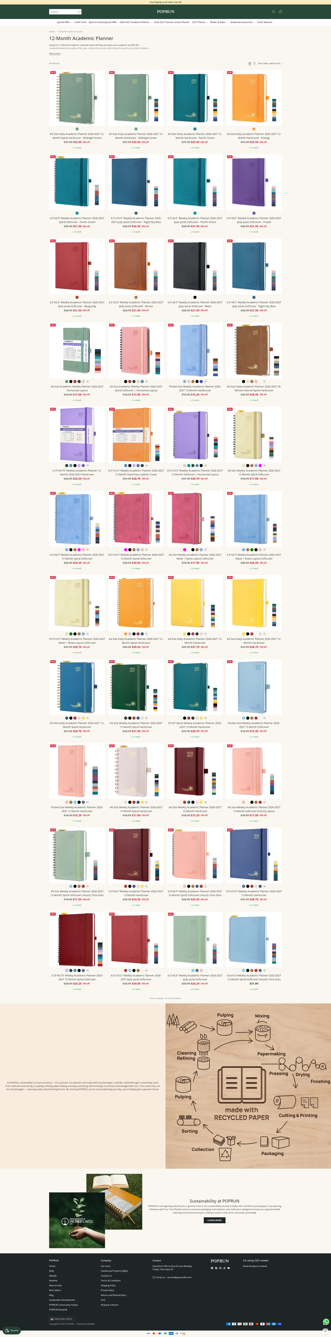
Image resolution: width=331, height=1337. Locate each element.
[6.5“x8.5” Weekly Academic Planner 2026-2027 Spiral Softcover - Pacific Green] (77, 182)
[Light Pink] (201, 633)
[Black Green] (260, 381)
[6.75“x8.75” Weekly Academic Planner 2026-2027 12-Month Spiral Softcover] (77, 939)
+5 (87, 381)
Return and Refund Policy (113, 1295)
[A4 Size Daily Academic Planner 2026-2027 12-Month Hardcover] (195, 603)
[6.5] (195, 182)
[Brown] (136, 297)
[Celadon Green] (260, 718)
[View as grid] (249, 63)
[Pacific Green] (195, 129)
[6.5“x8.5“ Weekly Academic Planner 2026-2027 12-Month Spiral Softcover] (77, 519)
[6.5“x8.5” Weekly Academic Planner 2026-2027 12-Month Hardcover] (136, 855)
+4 (205, 886)
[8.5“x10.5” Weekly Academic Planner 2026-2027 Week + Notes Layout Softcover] (77, 603)
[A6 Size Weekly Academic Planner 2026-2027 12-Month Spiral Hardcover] (136, 771)
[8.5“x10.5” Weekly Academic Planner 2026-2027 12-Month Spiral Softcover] (136, 519)
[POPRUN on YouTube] (228, 1269)
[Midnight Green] (77, 129)
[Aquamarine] (142, 381)
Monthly (53, 1280)
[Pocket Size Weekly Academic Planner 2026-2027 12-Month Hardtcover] (195, 350)
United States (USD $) (63, 1319)
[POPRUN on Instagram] (220, 1269)
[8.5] (136, 182)
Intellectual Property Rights (114, 1270)
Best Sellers (55, 1290)
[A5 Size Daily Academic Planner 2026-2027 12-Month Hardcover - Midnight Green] (136, 98)
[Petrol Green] (188, 549)
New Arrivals (55, 1285)
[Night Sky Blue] (136, 213)
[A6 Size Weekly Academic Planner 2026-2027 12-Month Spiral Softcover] (254, 434)
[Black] (195, 297)
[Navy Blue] (83, 465)
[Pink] (256, 381)
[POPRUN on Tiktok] (224, 1269)
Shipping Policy (108, 1285)
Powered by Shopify (86, 1324)
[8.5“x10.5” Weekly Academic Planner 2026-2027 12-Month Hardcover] (254, 855)
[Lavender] (79, 465)
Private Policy (107, 1290)
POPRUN (70, 1324)
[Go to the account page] (273, 11)
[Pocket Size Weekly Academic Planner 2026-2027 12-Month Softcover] (254, 687)
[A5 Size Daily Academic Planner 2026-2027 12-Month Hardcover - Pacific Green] (195, 98)
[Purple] (253, 213)
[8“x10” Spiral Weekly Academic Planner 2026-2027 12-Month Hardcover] (195, 687)
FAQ (103, 1299)
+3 (205, 381)
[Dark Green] (125, 718)
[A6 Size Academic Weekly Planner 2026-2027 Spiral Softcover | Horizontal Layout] (136, 350)
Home (52, 31)
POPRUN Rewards (58, 1309)
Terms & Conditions (111, 1280)
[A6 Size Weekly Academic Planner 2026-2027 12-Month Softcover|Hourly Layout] (254, 771)
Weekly (53, 1275)
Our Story (106, 1266)
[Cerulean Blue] (184, 381)
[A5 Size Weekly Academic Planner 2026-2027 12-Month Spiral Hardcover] (136, 687)
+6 (205, 634)
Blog (51, 1295)
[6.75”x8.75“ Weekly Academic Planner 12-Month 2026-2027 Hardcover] (77, 434)
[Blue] (243, 718)
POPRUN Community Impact (63, 1304)
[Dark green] (197, 633)
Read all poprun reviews (255, 1266)
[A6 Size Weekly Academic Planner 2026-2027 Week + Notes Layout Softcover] (195, 519)
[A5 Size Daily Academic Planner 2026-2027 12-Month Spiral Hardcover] (77, 687)
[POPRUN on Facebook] (212, 1269)
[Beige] (247, 381)
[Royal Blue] (201, 381)
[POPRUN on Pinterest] (216, 1269)
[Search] (78, 11)
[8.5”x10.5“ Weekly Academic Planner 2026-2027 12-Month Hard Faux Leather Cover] (136, 434)
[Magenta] (260, 465)
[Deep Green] (256, 633)
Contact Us (106, 1275)
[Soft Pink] (83, 381)
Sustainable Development (62, 1299)
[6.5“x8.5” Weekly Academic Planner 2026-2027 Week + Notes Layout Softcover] (254, 519)
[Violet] (129, 633)
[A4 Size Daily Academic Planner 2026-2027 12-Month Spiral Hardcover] (136, 603)
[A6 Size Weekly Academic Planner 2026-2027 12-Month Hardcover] (195, 771)
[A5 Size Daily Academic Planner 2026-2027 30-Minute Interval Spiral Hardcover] (254, 350)
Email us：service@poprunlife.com (174, 1277)
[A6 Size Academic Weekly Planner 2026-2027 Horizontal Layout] (77, 350)
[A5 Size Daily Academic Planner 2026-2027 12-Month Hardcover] (254, 603)
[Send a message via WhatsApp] (326, 1321)
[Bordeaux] (192, 633)
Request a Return (109, 1304)
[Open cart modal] (280, 11)
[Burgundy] (77, 297)
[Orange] (253, 129)
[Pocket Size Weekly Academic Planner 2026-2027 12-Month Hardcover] (77, 771)
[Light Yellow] (184, 633)
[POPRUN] (165, 12)
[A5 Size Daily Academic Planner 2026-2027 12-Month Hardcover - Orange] (254, 98)
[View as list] (254, 63)
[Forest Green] (79, 381)
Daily (51, 1270)
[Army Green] (66, 381)
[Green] (251, 549)
